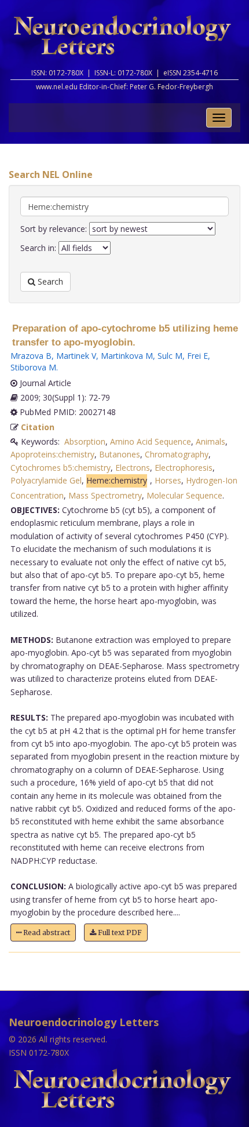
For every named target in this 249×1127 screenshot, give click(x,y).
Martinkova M (127, 355)
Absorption (84, 441)
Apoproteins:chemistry (52, 454)
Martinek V (76, 355)
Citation (37, 426)
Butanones (119, 454)
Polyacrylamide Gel (46, 480)
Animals (210, 441)
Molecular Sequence (184, 495)
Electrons (132, 467)
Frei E (197, 355)
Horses (168, 480)
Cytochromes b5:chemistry (60, 467)
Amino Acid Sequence (150, 441)
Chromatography (176, 454)
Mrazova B (31, 355)
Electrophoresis (184, 467)
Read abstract (45, 932)
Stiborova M (33, 367)
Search (49, 281)
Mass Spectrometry (105, 495)
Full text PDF (119, 932)
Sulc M (170, 355)
